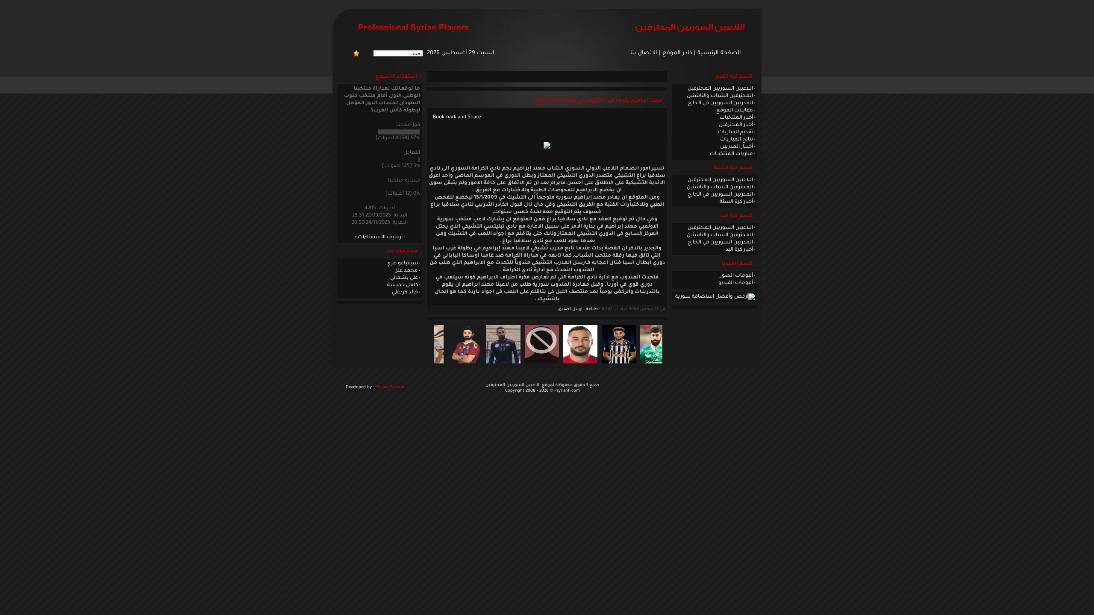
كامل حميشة (402, 285)
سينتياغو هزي (402, 263)
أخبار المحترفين (736, 125)
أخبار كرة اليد (739, 250)
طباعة (592, 309)
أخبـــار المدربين (736, 147)
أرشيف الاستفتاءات (380, 237)
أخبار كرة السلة (736, 202)
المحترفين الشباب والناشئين (720, 96)
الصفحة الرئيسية (719, 53)
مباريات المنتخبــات (731, 154)
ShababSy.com (389, 387)
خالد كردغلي (405, 293)
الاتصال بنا (643, 53)
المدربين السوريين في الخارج (720, 103)
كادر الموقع (677, 53)
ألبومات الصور (736, 276)
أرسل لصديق (570, 309)
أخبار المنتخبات (736, 118)
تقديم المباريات (735, 132)
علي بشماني (404, 278)
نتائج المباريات (736, 140)
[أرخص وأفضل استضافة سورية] (715, 297)
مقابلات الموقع (734, 111)
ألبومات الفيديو (735, 283)
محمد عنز (407, 271)
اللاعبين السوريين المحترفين (720, 89)
